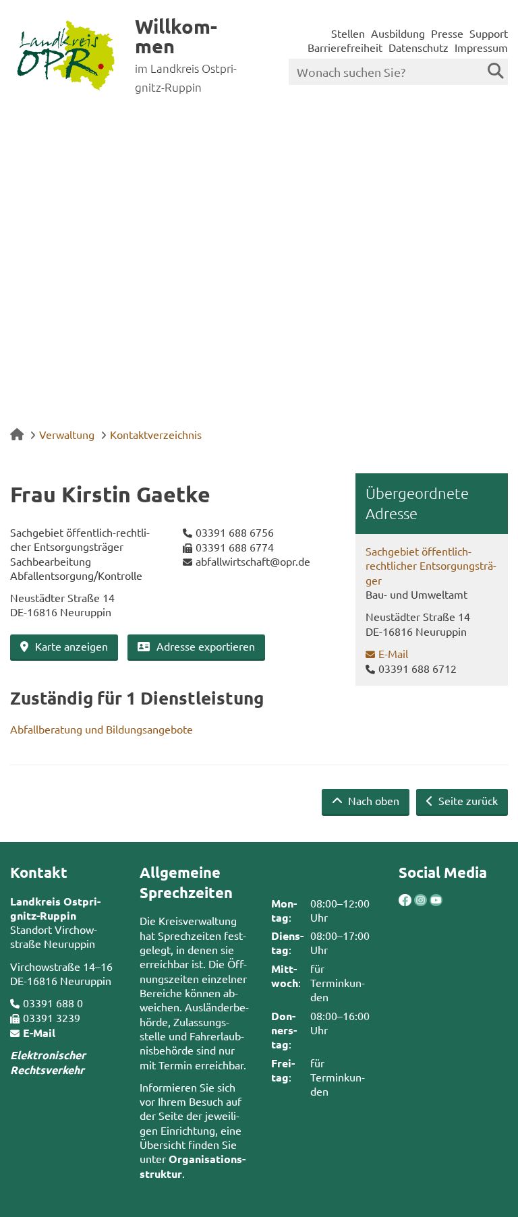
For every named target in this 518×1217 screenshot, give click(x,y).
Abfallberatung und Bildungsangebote (101, 729)
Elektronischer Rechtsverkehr (48, 1062)
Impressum (481, 47)
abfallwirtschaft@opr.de (253, 561)
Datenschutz (418, 47)
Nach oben (372, 800)
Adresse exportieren (205, 646)
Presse (447, 33)
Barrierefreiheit (345, 47)
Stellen (348, 33)
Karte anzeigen (71, 646)
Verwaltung (66, 434)
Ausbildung (398, 33)
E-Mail (393, 653)
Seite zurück (467, 800)
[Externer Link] (405, 902)
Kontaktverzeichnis (156, 434)
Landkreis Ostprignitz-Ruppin (55, 908)
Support (488, 33)
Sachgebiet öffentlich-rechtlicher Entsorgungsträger (431, 565)
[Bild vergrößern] (413, 900)
